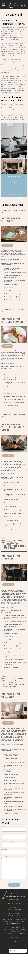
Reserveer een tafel (14, 915)
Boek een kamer (14, 913)
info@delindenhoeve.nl (14, 909)
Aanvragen (14, 885)
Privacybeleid (14, 937)
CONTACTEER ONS (7, 245)
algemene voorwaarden (8, 943)
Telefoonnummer (6, 842)
